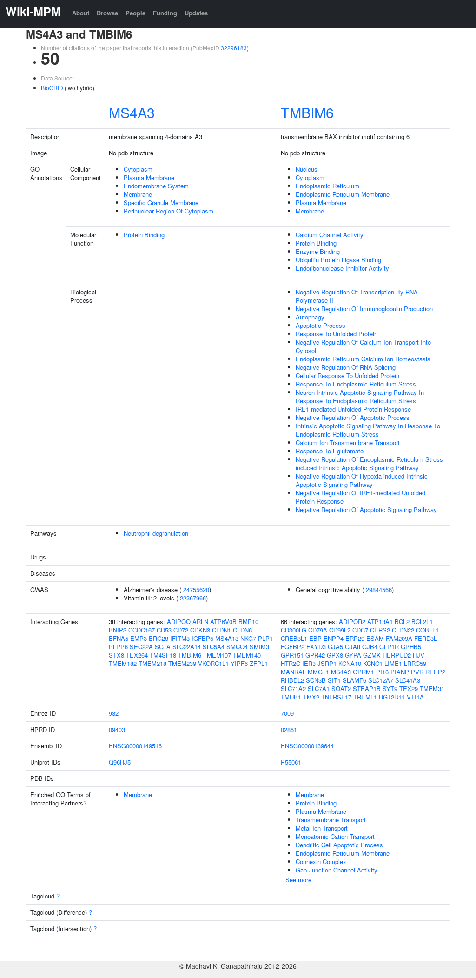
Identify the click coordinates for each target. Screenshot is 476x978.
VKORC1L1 (213, 663)
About (80, 12)
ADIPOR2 (352, 621)
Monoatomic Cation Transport (335, 836)
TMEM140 (247, 655)
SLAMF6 (354, 680)
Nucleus (306, 169)
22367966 (193, 597)
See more (298, 879)
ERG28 (158, 638)
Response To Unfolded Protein (336, 333)
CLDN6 (242, 629)
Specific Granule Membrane (161, 202)
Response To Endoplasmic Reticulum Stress (356, 383)
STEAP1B (367, 688)
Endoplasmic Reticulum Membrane (343, 194)
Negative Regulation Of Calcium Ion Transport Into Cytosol (363, 346)
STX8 (116, 655)
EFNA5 (118, 638)
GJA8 (352, 646)
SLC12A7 (380, 680)
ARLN (200, 621)
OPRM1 (363, 671)
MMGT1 (318, 671)
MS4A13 (226, 638)
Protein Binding (144, 234)
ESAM (375, 638)
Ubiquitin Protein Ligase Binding (338, 259)
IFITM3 (180, 638)
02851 (289, 729)
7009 (287, 713)
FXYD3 (316, 646)
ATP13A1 (380, 621)
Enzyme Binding (318, 251)
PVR (417, 671)
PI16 (382, 671)
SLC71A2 (293, 688)
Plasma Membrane (149, 177)
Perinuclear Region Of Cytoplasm (168, 210)
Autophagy (310, 317)
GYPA (353, 655)
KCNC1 (373, 663)
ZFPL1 (259, 663)
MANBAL (293, 671)
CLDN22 (403, 629)
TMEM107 (217, 655)
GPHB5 (411, 646)
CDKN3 (200, 629)
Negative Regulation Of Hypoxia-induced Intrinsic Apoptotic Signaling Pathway (362, 480)
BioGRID (52, 88)
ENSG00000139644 (307, 745)
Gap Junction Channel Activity (336, 869)
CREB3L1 (294, 638)
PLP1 (265, 638)
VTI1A (415, 696)
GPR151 (292, 655)
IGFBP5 (202, 638)
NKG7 (248, 638)
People (135, 12)
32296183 (234, 48)
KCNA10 (349, 663)
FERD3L (425, 638)
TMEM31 (432, 688)
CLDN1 (221, 629)
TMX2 (311, 696)
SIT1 (334, 680)
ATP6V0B (223, 621)
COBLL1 (427, 629)
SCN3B (316, 680)
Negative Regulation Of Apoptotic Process (353, 417)
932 (114, 713)
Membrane (138, 194)
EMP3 (138, 638)
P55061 (291, 762)
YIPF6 (239, 663)
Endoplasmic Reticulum (327, 185)
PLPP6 (118, 646)
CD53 (164, 629)
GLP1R (389, 646)
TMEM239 (182, 663)
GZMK (372, 655)
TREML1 (365, 696)
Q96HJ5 (120, 762)
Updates (196, 12)
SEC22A (141, 646)
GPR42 (315, 655)
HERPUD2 (397, 655)
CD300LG (293, 629)
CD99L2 (339, 629)
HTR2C (290, 663)
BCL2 (402, 621)
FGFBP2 (292, 646)
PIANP (399, 671)
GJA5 (335, 646)
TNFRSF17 (336, 696)
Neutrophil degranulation (156, 533)
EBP (315, 638)
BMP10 (248, 621)
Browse (107, 12)
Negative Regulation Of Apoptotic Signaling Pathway (366, 509)
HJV (418, 655)
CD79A (317, 629)
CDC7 (360, 629)
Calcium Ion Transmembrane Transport (348, 442)
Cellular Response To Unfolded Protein (347, 375)
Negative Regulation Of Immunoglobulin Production (364, 308)
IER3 (309, 663)
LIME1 (393, 663)
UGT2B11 (392, 696)
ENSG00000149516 (135, 745)
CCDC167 (141, 629)
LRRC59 (415, 663)
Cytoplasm (138, 169)
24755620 (196, 589)
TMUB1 (291, 696)
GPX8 (335, 655)
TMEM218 (152, 663)
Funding (165, 12)
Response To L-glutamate (330, 450)
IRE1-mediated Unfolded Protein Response (353, 409)
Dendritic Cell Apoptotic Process (339, 844)
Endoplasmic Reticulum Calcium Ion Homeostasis (363, 358)
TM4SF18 (163, 655)
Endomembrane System (156, 185)
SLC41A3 (407, 680)
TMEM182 (123, 663)
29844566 (379, 589)
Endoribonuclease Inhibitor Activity (342, 268)
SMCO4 (237, 646)
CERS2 (380, 629)
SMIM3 (259, 646)
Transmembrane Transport (331, 819)
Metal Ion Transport (322, 828)
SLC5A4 (214, 646)
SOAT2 (341, 688)
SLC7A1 (319, 688)
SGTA (163, 646)
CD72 (180, 629)
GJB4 (369, 646)
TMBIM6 (307, 112)
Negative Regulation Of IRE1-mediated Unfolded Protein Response (360, 497)
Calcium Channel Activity (330, 234)
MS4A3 (132, 112)
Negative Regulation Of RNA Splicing (346, 367)
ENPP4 (334, 638)
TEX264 (137, 655)
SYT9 (390, 688)
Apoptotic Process (320, 325)
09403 (117, 729)
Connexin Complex (321, 861)
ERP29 (354, 638)
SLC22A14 (186, 646)
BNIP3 (117, 629)
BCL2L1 (422, 621)
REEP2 (435, 671)
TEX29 (408, 688)
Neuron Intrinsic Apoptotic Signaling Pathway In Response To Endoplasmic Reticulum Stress (360, 396)
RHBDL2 (292, 680)
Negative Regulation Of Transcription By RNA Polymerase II (357, 296)
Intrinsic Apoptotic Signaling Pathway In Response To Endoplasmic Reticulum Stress (368, 430)
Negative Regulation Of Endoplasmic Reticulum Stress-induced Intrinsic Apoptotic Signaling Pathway (370, 463)
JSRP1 (327, 663)
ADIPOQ (179, 621)
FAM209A (399, 638)
